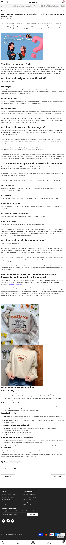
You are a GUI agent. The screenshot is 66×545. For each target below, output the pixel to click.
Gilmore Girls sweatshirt (15, 284)
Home (2, 6)
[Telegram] (15, 468)
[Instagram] (8, 521)
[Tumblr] (12, 468)
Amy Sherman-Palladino (14, 67)
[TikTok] (12, 521)
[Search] (7, 2)
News (8, 6)
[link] (17, 542)
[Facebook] (2, 468)
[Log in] (59, 2)
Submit (32, 514)
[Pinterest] (8, 468)
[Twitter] (5, 468)
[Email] (18, 468)
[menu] (2, 2)
